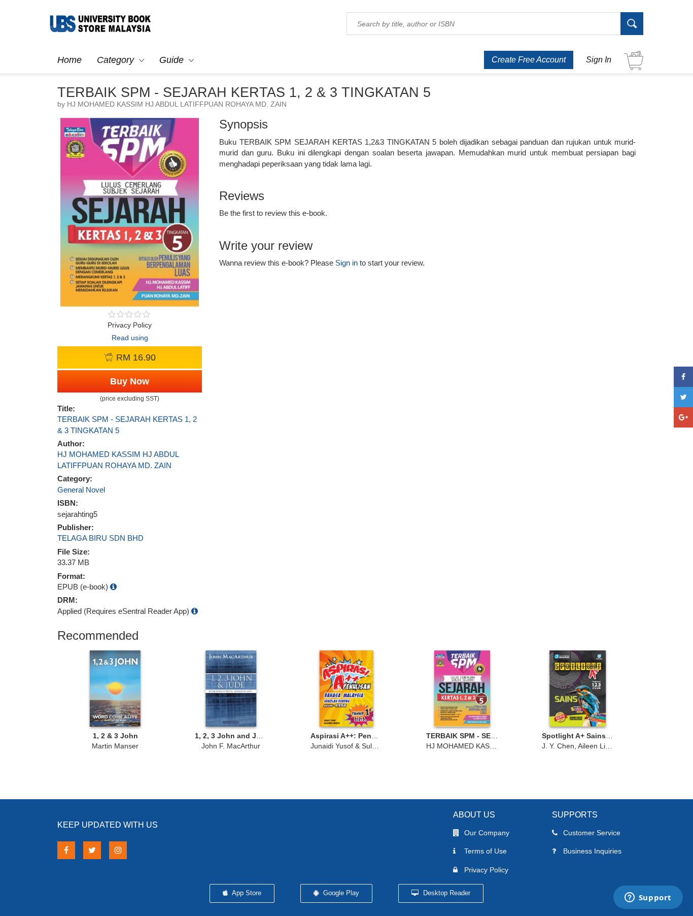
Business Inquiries (592, 851)
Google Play (340, 893)
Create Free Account (529, 59)
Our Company (486, 833)
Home (69, 60)
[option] (115, 699)
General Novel (81, 489)
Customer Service (591, 833)
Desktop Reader (445, 893)
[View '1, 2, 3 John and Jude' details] (231, 688)
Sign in (346, 262)
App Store (245, 893)
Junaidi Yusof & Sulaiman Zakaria (364, 746)
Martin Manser (115, 746)
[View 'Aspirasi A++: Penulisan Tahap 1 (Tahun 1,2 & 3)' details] (346, 688)
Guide (171, 60)
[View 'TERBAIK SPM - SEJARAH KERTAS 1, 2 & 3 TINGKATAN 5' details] (462, 688)
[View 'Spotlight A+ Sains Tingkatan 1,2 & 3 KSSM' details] (578, 688)
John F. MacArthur (230, 746)
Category (115, 60)
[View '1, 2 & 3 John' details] (115, 688)
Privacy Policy (486, 870)
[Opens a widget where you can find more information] (648, 898)
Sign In (598, 59)
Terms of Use (485, 851)
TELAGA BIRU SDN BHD (100, 538)
